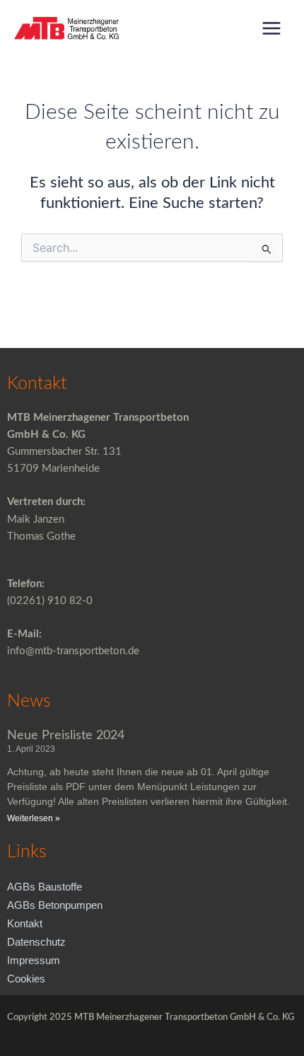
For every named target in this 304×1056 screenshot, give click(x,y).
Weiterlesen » (33, 818)
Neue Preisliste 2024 (65, 735)
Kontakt (24, 923)
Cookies (26, 979)
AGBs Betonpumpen (55, 905)
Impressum (33, 960)
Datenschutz (36, 942)
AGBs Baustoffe (44, 887)
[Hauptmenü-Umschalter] (271, 28)
